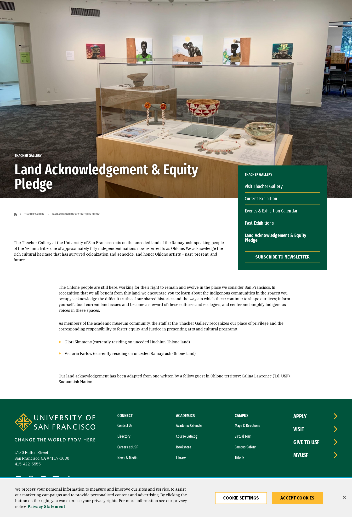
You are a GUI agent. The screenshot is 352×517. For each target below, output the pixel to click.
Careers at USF (127, 447)
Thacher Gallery (34, 214)
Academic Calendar (189, 425)
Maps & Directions (247, 425)
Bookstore (183, 447)
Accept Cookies (297, 498)
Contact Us (124, 425)
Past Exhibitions (259, 223)
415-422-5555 (28, 464)
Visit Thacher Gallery (264, 186)
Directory (124, 436)
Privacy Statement (46, 506)
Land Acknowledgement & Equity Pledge (276, 237)
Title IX (239, 458)
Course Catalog (187, 436)
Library (181, 458)
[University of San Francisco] (55, 428)
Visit (298, 429)
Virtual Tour (243, 436)
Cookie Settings (241, 498)
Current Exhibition (261, 198)
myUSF (300, 455)
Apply (300, 416)
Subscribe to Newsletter (282, 257)
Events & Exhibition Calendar (271, 211)
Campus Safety (245, 447)
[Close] (344, 497)
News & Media (127, 458)
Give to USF (306, 442)
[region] (176, 498)
